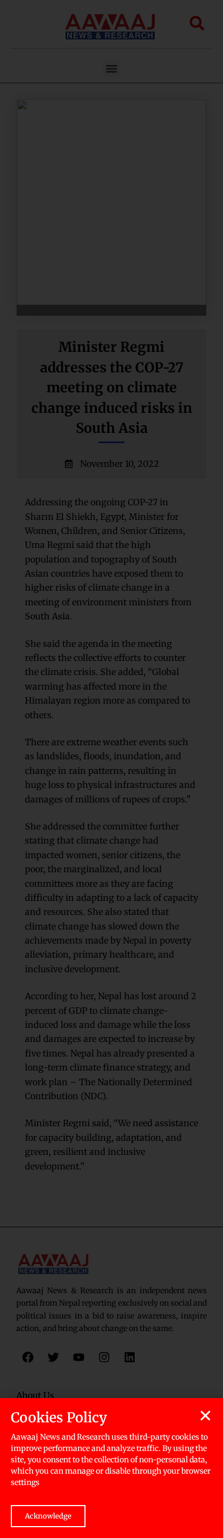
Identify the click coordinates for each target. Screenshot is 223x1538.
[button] (205, 1415)
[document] (111, 769)
